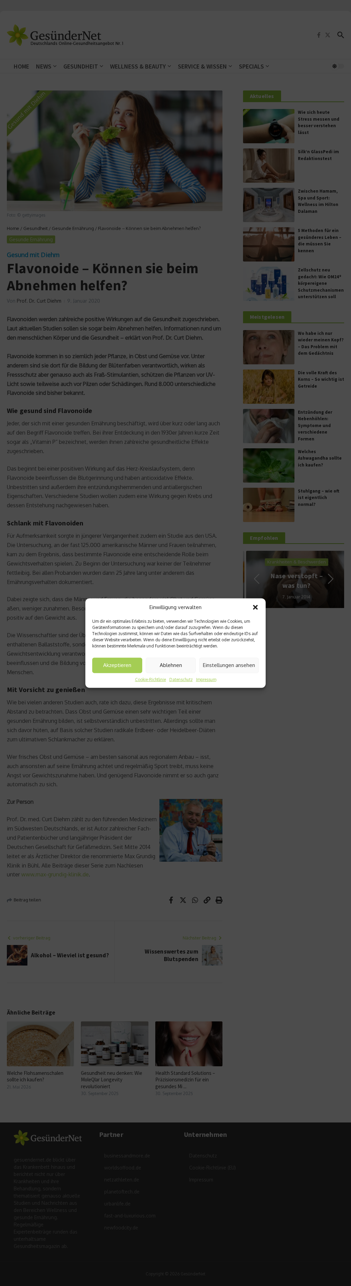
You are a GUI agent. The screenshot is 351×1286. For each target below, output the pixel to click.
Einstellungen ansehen (229, 665)
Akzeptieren (117, 665)
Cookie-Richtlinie (150, 679)
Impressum (206, 679)
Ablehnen (171, 665)
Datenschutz (181, 679)
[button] (255, 607)
